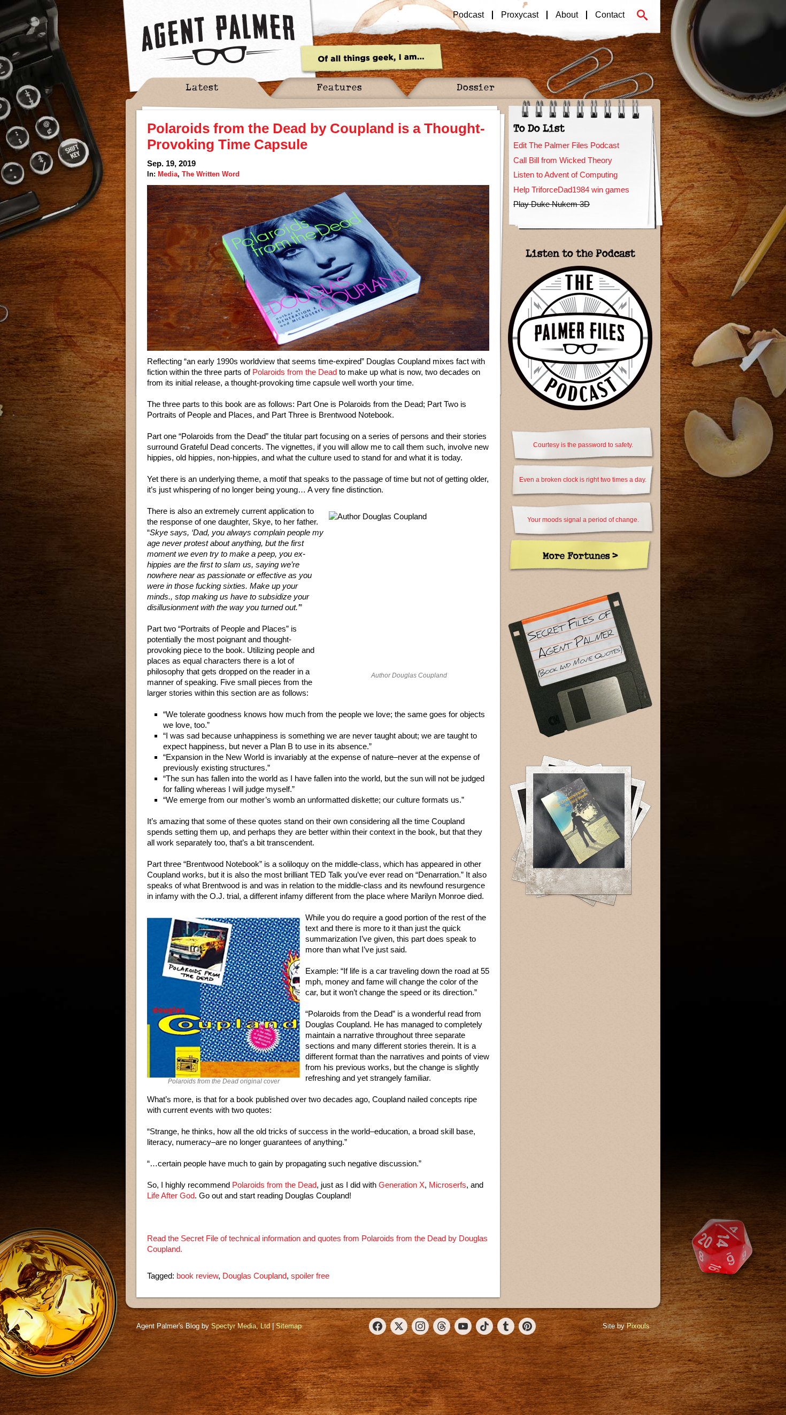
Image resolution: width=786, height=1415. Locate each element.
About (567, 15)
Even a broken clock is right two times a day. (582, 479)
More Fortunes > (580, 555)
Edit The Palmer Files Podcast (566, 145)
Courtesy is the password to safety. (583, 445)
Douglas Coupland (254, 1275)
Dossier (476, 87)
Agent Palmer (218, 40)
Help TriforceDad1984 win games (571, 189)
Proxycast (519, 15)
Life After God (171, 1195)
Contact (610, 15)
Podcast (468, 15)
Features (339, 87)
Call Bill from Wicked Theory (562, 160)
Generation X (402, 1184)
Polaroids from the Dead (294, 371)
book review (197, 1275)
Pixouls (638, 1326)
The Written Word (211, 174)
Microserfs (447, 1184)
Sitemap (289, 1326)
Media (168, 174)
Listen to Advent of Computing (565, 174)
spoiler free (310, 1275)
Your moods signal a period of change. (583, 520)
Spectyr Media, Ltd (240, 1326)
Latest (202, 87)
